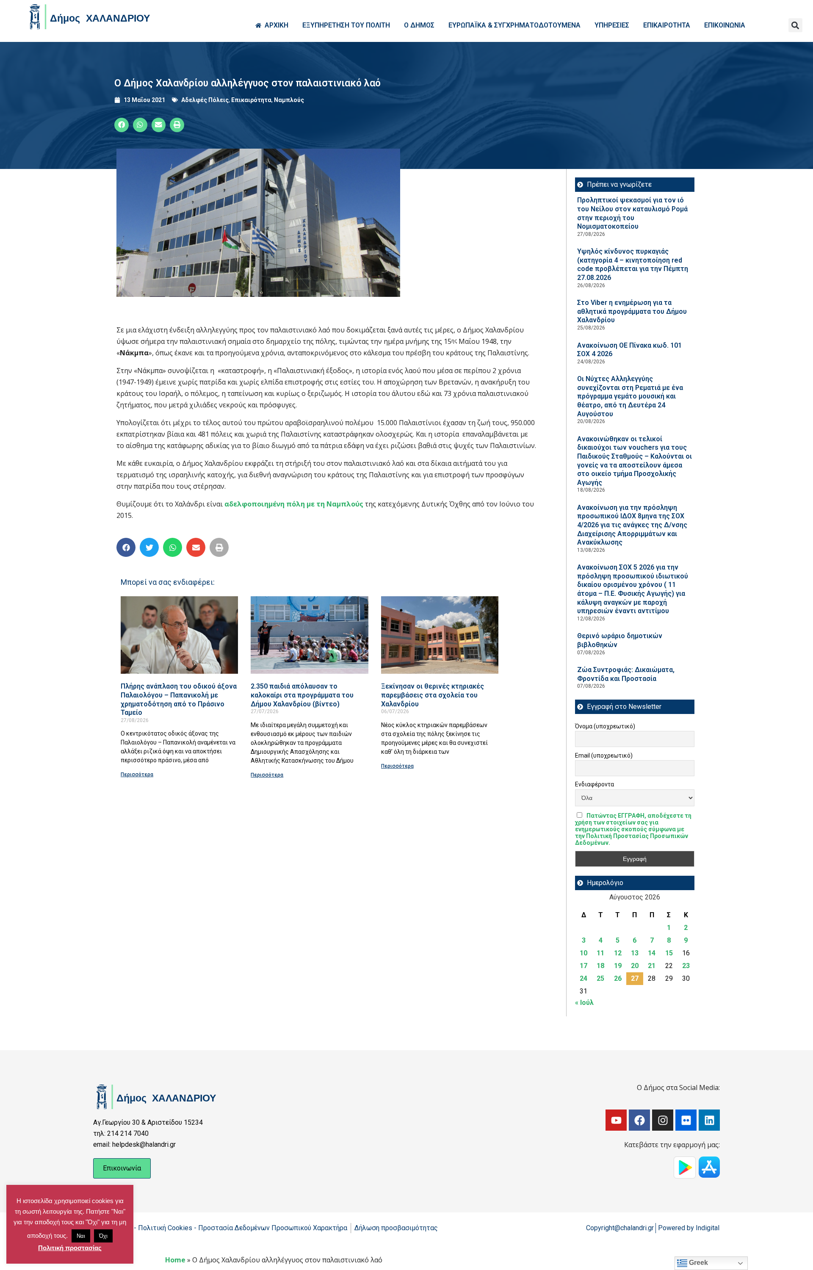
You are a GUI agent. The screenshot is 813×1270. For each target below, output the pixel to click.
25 (600, 978)
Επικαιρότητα (251, 100)
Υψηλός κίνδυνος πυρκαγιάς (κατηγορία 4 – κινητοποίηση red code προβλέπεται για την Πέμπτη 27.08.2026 (632, 264)
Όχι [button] (103, 1236)
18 (600, 966)
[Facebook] (639, 1120)
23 (686, 966)
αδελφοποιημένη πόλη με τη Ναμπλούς (293, 504)
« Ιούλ (584, 1003)
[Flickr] (686, 1120)
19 (618, 966)
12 (618, 953)
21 (651, 966)
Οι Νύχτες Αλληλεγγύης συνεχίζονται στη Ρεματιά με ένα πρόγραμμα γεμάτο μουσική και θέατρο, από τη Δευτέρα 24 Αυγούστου (630, 396)
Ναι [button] (81, 1236)
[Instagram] (662, 1120)
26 (618, 978)
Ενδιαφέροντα (594, 784)
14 (651, 953)
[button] (795, 25)
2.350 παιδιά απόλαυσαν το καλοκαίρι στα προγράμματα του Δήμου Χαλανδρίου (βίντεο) (302, 695)
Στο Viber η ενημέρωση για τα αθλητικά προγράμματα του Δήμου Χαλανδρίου (632, 311)
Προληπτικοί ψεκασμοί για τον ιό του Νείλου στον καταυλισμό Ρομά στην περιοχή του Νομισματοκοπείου (632, 213)
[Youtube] (616, 1120)
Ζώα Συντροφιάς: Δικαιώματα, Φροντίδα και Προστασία (626, 674)
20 (635, 966)
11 (600, 953)
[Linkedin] (709, 1120)
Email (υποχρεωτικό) (604, 755)
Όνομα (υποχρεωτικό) (605, 726)
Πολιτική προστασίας (70, 1247)
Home (175, 1259)
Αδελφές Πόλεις (205, 100)
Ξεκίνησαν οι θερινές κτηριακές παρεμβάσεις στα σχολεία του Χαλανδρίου (432, 695)
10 (583, 953)
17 (583, 966)
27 (635, 978)
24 (583, 978)
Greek (697, 1262)
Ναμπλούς (289, 100)
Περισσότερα (137, 774)
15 (669, 953)
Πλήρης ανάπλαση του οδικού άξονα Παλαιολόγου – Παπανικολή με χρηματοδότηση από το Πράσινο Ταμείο (179, 699)
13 (635, 953)
